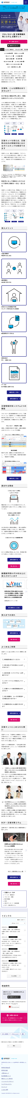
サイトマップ (4, 1086)
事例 (6, 901)
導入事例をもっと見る (14, 608)
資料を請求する (14, 399)
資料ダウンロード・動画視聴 (12, 903)
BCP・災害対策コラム (13, 67)
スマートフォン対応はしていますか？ (12, 682)
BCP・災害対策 (5, 1034)
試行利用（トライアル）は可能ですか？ (12, 674)
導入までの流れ (8, 61)
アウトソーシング (15, 1034)
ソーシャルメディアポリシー (7, 1081)
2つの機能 (18, 56)
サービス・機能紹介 (9, 49)
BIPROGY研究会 (5, 1067)
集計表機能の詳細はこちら (12, 461)
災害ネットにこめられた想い (13, 64)
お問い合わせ (15, 42)
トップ (2, 49)
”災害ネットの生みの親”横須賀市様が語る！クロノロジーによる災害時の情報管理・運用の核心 (15, 770)
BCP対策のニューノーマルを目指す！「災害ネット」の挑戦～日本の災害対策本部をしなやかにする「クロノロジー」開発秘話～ (16, 805)
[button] (26, 591)
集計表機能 (7, 899)
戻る (14, 1045)
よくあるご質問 (19, 61)
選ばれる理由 (9, 58)
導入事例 (18, 58)
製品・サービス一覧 (20, 6)
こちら (14, 1003)
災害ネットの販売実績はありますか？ (12, 690)
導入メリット (9, 56)
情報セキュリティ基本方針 (7, 1078)
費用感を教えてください (12, 659)
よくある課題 (7, 53)
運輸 (23, 1034)
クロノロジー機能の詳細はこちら (14, 434)
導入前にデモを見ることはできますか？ (12, 666)
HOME (4, 6)
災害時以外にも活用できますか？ (12, 705)
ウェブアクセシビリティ (6, 1084)
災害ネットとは (18, 53)
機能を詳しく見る (14, 392)
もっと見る (14, 976)
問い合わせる (15, 566)
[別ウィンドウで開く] (14, 1007)
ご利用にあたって (5, 1073)
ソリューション (11, 6)
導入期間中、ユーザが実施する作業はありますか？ (12, 697)
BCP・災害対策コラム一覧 (15, 871)
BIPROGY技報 (4, 1070)
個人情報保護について (6, 1075)
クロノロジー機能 (19, 49)
